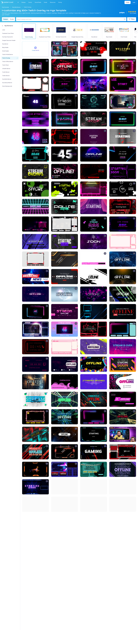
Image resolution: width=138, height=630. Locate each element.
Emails (12, 19)
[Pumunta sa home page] (6, 2)
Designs (5, 19)
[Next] (136, 31)
